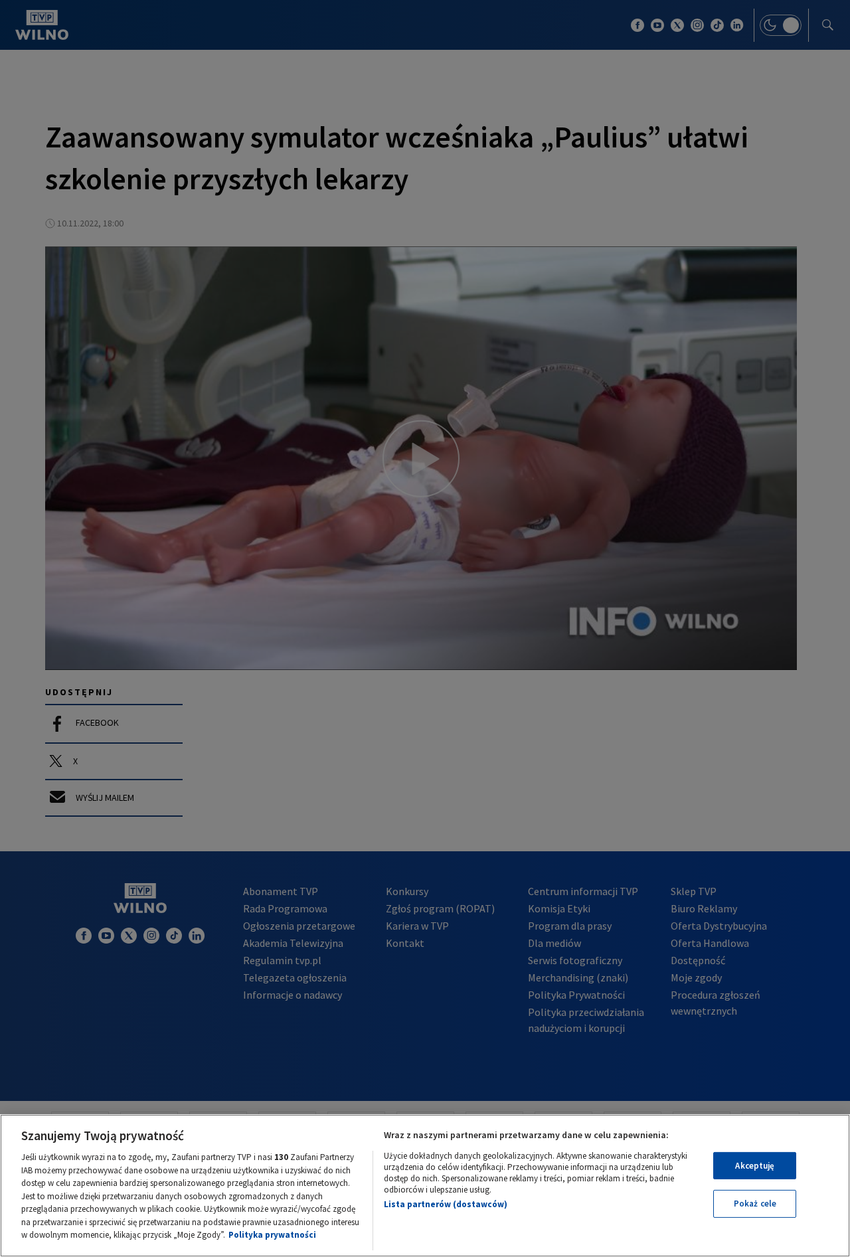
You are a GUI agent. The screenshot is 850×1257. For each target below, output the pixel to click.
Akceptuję (754, 1165)
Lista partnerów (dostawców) (445, 1204)
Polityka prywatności (272, 1234)
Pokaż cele (755, 1203)
